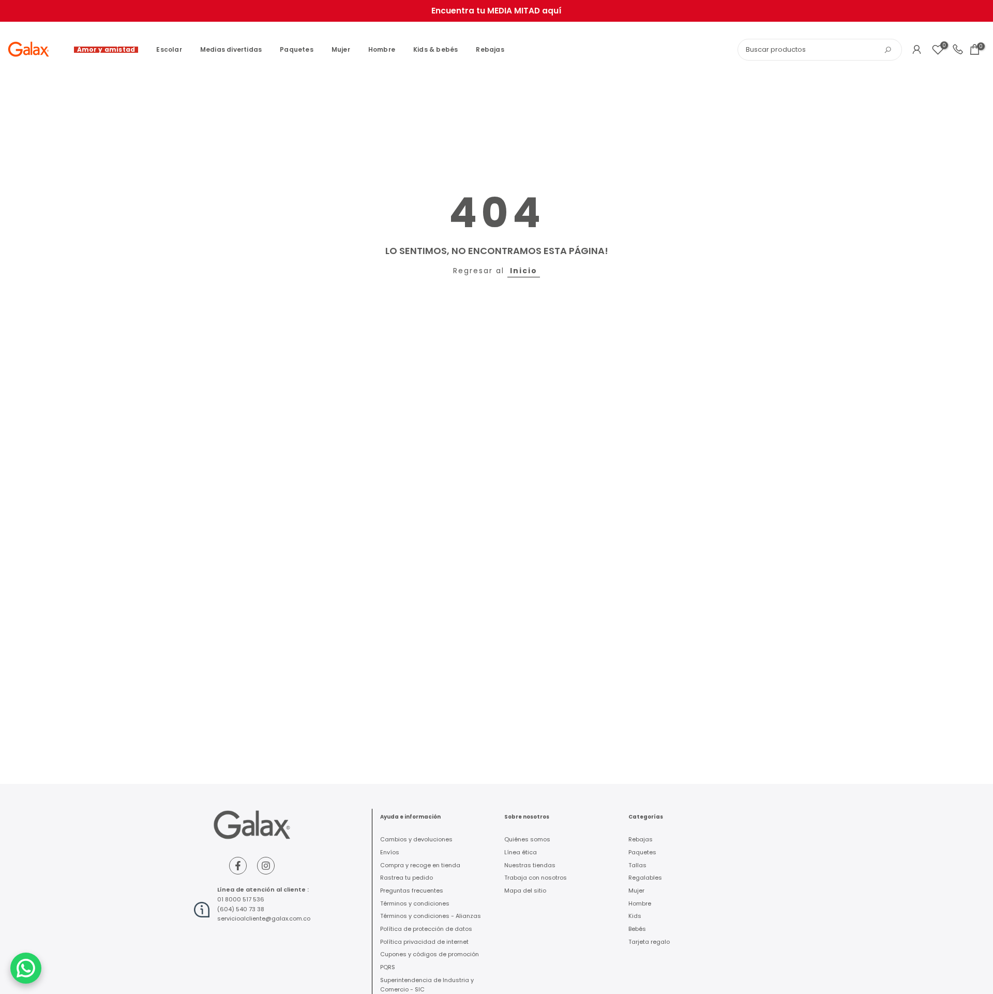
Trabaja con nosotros (535, 877)
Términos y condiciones (414, 903)
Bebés (637, 929)
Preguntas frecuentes (411, 890)
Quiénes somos (527, 839)
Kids (634, 916)
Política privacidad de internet (424, 942)
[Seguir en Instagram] (266, 865)
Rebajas (490, 49)
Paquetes (296, 49)
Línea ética (520, 852)
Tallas (637, 865)
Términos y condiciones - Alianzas (430, 916)
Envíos (389, 852)
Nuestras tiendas (529, 865)
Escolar (169, 49)
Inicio (523, 270)
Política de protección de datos (426, 929)
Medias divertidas (231, 49)
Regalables (645, 877)
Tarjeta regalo (649, 942)
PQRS (387, 967)
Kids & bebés (435, 49)
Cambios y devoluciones (416, 839)
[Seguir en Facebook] (238, 865)
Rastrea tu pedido (406, 877)
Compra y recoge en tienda (420, 865)
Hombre (381, 49)
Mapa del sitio (525, 890)
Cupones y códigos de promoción (429, 954)
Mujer (341, 49)
